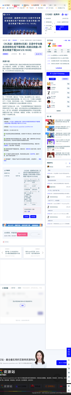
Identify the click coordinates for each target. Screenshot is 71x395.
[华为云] (35, 386)
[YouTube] (64, 386)
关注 (66, 40)
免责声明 (36, 5)
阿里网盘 (33, 216)
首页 (9, 40)
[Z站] (6, 386)
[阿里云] (50, 386)
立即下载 (61, 28)
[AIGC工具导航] (21, 386)
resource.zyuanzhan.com (51, 392)
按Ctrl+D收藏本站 (64, 362)
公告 (44, 5)
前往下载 (39, 54)
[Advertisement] (22, 272)
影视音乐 (46, 30)
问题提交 (6, 145)
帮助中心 (26, 5)
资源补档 (28, 149)
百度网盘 (26, 216)
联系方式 (17, 5)
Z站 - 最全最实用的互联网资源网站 (17, 359)
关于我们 (7, 5)
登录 (29, 211)
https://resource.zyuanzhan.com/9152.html (21, 126)
